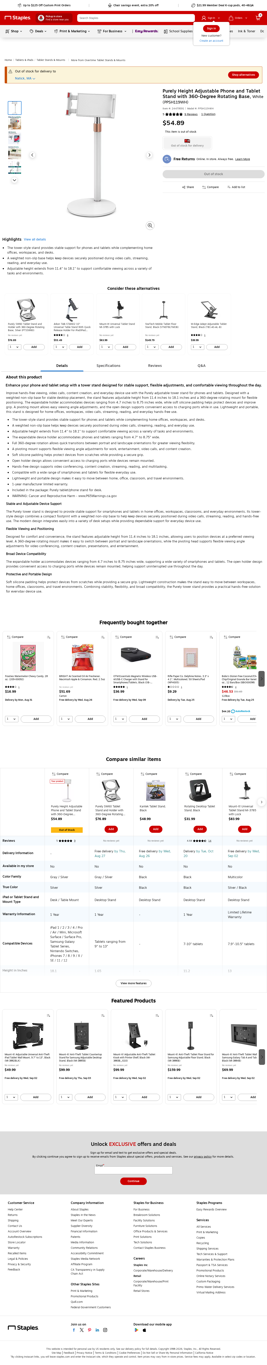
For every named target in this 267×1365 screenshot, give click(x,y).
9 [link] (74, 841)
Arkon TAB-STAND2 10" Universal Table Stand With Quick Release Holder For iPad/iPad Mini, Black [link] (72, 327)
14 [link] (209, 841)
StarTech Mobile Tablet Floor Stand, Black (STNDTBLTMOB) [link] (161, 325)
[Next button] (14, 180)
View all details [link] (35, 239)
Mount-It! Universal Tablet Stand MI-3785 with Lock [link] (117, 325)
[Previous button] (32, 155)
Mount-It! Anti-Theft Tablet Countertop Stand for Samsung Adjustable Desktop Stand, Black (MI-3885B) (80, 1057)
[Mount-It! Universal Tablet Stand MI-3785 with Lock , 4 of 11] (244, 791)
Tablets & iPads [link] (24, 60)
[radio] (187, 143)
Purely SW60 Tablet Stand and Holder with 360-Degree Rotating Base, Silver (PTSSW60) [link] (26, 327)
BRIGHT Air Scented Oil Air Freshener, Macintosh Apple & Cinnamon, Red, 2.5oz (82, 678)
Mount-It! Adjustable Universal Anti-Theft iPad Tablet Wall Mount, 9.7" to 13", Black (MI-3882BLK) (27, 1057)
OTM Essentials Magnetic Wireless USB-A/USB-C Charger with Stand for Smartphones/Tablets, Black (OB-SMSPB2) (135, 679)
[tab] (61, 365)
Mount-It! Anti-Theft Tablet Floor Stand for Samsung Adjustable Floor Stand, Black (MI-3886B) (191, 1057)
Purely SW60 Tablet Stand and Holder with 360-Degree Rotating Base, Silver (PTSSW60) (110, 810)
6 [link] (67, 335)
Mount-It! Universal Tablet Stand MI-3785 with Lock (242, 810)
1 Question (208, 114)
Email (100, 1166)
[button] (191, 18)
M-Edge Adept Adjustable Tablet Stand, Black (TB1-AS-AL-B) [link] (209, 325)
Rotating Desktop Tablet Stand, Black (199, 808)
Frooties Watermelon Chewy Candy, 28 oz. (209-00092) (26, 678)
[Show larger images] (150, 225)
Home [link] (8, 60)
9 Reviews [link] (191, 114)
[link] (44, 5)
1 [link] (204, 335)
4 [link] (236, 687)
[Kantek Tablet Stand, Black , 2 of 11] (156, 791)
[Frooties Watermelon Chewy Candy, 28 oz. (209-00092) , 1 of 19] (28, 657)
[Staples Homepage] (18, 18)
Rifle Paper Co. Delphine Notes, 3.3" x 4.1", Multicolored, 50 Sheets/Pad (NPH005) (188, 679)
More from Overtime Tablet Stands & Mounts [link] (98, 60)
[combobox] (136, 18)
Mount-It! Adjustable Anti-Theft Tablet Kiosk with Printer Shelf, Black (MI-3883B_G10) (134, 1057)
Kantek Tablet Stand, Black (153, 808)
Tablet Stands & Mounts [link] (51, 60)
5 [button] (163, 114)
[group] (26, 324)
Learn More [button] (242, 159)
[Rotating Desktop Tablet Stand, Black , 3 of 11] (200, 791)
